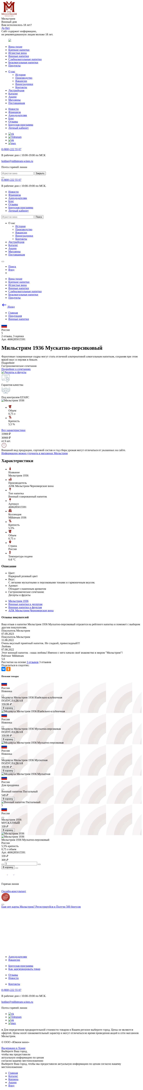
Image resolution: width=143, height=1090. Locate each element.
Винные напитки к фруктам (25, 607)
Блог (11, 118)
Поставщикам (16, 103)
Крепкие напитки (18, 49)
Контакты (21, 87)
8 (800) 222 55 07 (11, 149)
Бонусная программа (20, 124)
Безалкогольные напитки (23, 62)
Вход (11, 1085)
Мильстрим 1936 (18, 601)
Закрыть (40, 173)
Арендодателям (17, 115)
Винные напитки (18, 56)
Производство (23, 77)
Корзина (13, 1079)
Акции (12, 96)
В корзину (8, 708)
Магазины (14, 99)
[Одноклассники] (8, 669)
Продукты (14, 65)
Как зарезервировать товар (24, 968)
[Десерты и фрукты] (13, 372)
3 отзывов (33, 662)
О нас (11, 71)
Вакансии (21, 80)
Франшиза (14, 112)
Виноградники (24, 84)
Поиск (39, 217)
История (20, 74)
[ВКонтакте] (3, 669)
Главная (13, 1072)
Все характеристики (13, 430)
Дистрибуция (16, 90)
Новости (13, 108)
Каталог (13, 93)
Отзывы (13, 121)
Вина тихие (15, 46)
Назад (11, 306)
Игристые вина (17, 52)
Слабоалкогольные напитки (25, 59)
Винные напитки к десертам (25, 604)
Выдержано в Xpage (13, 1048)
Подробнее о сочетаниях (16, 369)
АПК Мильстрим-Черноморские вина (31, 610)
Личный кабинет (18, 127)
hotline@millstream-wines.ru (17, 161)
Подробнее (7, 362)
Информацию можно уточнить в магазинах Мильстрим (34, 453)
